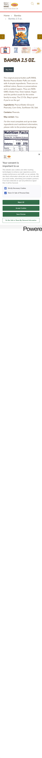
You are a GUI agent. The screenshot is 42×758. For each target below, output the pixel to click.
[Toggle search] (32, 4)
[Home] (11, 4)
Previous (2, 36)
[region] (21, 455)
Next (39, 36)
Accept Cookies (21, 208)
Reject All (21, 202)
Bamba (17, 15)
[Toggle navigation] (38, 4)
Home (7, 15)
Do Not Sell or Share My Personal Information (21, 220)
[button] (9, 69)
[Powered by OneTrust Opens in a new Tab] (32, 227)
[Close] (39, 154)
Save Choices (21, 214)
